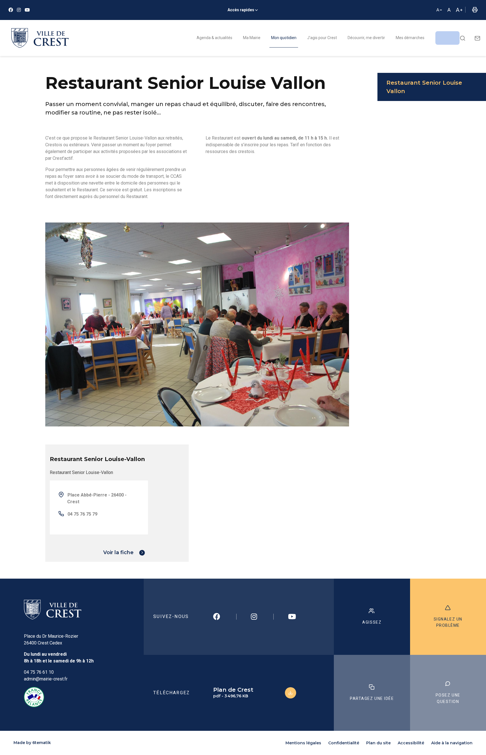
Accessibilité (411, 742)
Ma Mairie (251, 37)
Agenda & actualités (214, 37)
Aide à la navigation (451, 742)
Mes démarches (410, 37)
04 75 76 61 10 (39, 672)
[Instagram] (19, 10)
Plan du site (378, 742)
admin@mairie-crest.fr (46, 679)
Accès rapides (241, 10)
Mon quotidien (283, 37)
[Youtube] (27, 10)
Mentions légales (303, 742)
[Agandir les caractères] (459, 10)
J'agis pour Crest (322, 37)
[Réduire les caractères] (439, 10)
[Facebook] (10, 10)
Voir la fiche (118, 552)
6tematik (41, 742)
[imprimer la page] (475, 10)
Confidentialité (343, 742)
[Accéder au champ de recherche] (462, 38)
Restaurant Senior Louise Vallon (424, 87)
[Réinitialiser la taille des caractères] (449, 10)
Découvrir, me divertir (366, 37)
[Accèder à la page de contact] (477, 38)
